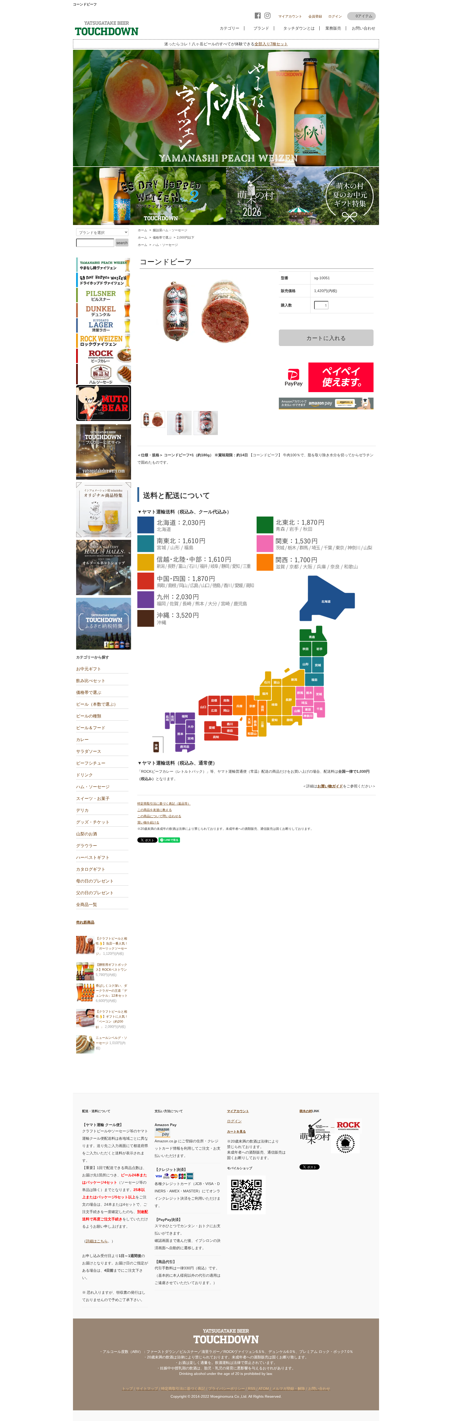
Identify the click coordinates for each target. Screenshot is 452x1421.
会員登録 (315, 16)
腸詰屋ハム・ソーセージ (170, 230)
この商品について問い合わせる (159, 816)
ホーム (142, 230)
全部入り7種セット (271, 44)
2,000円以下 (185, 237)
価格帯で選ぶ (162, 237)
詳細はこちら (97, 1241)
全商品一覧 (86, 904)
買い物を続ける (148, 822)
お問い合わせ (362, 28)
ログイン (335, 16)
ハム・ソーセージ (165, 245)
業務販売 (332, 28)
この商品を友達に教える (154, 810)
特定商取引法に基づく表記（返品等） (164, 803)
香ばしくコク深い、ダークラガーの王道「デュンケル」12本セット (112, 990)
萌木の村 (306, 1111)
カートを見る (236, 1131)
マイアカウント (290, 16)
